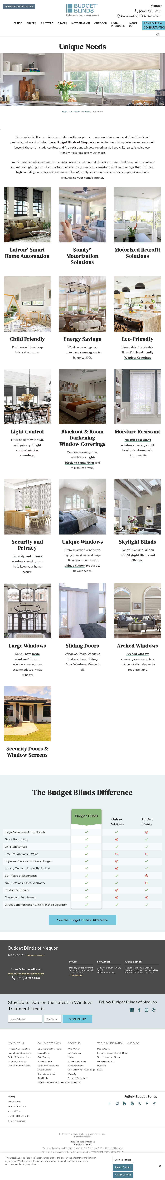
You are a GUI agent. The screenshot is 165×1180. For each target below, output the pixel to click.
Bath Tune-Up (44, 1057)
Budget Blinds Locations (19, 1057)
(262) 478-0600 (150, 11)
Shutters (46, 23)
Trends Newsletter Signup (109, 1057)
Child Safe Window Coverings (81, 1070)
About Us (133, 24)
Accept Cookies (123, 1174)
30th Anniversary (75, 1065)
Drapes (62, 23)
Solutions (86, 112)
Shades (31, 23)
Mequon (156, 6)
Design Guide (103, 1049)
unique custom (75, 566)
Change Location (35, 955)
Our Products (74, 112)
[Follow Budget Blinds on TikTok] (154, 1103)
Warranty (72, 1074)
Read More (77, 975)
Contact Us (16, 1043)
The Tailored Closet (46, 1074)
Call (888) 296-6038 (17, 1061)
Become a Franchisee (77, 1078)
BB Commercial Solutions (49, 1049)
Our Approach (74, 1053)
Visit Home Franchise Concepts (52, 1082)
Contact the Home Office (19, 1065)
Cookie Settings (123, 1159)
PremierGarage (44, 1070)
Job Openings (74, 1082)
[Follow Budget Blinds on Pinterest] (147, 1103)
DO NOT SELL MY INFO (18, 1116)
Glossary (101, 1065)
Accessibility (14, 1111)
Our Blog (133, 1043)
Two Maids (43, 1078)
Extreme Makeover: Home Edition (112, 1053)
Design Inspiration (105, 1061)
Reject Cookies (123, 1167)
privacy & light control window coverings (28, 450)
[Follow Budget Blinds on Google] (132, 1009)
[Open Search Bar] (158, 35)
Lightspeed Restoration (48, 1065)
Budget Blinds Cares (77, 1061)
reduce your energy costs (82, 352)
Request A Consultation (19, 1049)
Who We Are (73, 1049)
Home (64, 112)
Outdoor (100, 23)
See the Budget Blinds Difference (82, 920)
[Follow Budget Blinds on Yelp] (153, 1009)
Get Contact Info (152, 16)
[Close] (159, 1166)
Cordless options (24, 347)
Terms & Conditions (17, 1106)
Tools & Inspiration (110, 1043)
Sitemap (11, 1096)
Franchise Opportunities (19, 6)
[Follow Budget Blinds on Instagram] (146, 1009)
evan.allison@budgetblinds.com (26, 973)
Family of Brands (49, 1043)
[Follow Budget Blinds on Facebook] (139, 1009)
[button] (127, 16)
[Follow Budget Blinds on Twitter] (139, 1103)
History (71, 1057)
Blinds (18, 23)
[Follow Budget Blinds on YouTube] (132, 1103)
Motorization (80, 23)
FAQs (99, 1070)
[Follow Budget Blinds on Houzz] (124, 1103)
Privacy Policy (14, 1101)
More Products (118, 24)
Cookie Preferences (16, 1121)
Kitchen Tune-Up (45, 1061)
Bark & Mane (43, 1053)
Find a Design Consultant (19, 1053)
